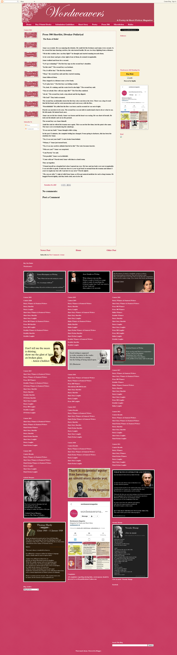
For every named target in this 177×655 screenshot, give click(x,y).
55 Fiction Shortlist (29, 398)
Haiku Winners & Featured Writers (79, 321)
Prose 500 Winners (29, 380)
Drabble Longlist (28, 336)
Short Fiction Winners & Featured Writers (82, 330)
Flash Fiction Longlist (30, 445)
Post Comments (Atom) (56, 255)
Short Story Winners (119, 453)
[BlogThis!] (64, 185)
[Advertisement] (30, 165)
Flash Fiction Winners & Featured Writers (37, 463)
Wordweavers (27, 266)
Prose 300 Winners (118, 309)
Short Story (83, 24)
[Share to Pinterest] (70, 185)
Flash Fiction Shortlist (30, 436)
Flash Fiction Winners (30, 427)
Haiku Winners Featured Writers (123, 385)
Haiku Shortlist (73, 324)
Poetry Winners (117, 450)
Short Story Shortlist (30, 315)
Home (28, 24)
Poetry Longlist (28, 309)
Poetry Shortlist (28, 306)
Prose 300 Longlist (118, 333)
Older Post (111, 250)
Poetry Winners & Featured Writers (35, 303)
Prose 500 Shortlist (29, 324)
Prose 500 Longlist (29, 327)
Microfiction (119, 24)
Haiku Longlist (72, 327)
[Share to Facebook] (68, 185)
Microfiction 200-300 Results (77, 387)
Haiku (130, 24)
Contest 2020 (27, 300)
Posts (28, 125)
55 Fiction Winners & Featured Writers (36, 386)
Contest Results (28, 454)
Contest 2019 (72, 300)
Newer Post (45, 250)
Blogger (98, 651)
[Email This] (62, 185)
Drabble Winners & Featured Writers (35, 330)
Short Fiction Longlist (75, 336)
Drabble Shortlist (29, 333)
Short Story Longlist (30, 318)
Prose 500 (106, 24)
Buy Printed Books (43, 24)
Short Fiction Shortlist (75, 333)
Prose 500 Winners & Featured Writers (36, 321)
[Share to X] (66, 185)
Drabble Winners (118, 315)
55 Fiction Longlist (29, 413)
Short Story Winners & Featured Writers (36, 312)
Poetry (95, 24)
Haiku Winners (117, 312)
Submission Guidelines (64, 24)
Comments (30, 129)
